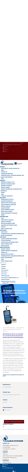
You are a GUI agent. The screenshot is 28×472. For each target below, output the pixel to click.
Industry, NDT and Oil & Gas (8, 203)
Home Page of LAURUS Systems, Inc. (10, 153)
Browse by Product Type (7, 182)
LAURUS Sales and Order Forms (9, 242)
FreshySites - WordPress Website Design (14, 471)
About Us (5, 454)
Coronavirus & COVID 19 (7, 199)
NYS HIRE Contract (6, 240)
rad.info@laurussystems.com (10, 445)
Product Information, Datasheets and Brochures (11, 190)
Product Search (5, 187)
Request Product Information (16, 157)
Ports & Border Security (7, 209)
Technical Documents (7, 196)
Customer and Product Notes (9, 225)
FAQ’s (2, 194)
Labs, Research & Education (8, 204)
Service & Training (6, 221)
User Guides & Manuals (7, 220)
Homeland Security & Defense (9, 213)
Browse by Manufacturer (8, 184)
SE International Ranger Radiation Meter (13, 429)
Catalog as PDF (5, 245)
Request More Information (14, 421)
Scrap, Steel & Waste (6, 211)
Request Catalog (6, 157)
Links (2, 179)
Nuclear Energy (5, 208)
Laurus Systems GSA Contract (9, 238)
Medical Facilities (6, 206)
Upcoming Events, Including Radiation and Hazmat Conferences (12, 176)
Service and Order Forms (8, 223)
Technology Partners (7, 173)
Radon (3, 192)
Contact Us (4, 172)
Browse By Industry (6, 185)
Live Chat (5, 450)
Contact (3, 227)
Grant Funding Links (6, 228)
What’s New (3, 230)
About (2, 170)
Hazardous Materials (7, 201)
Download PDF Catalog (7, 254)
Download (7, 410)
